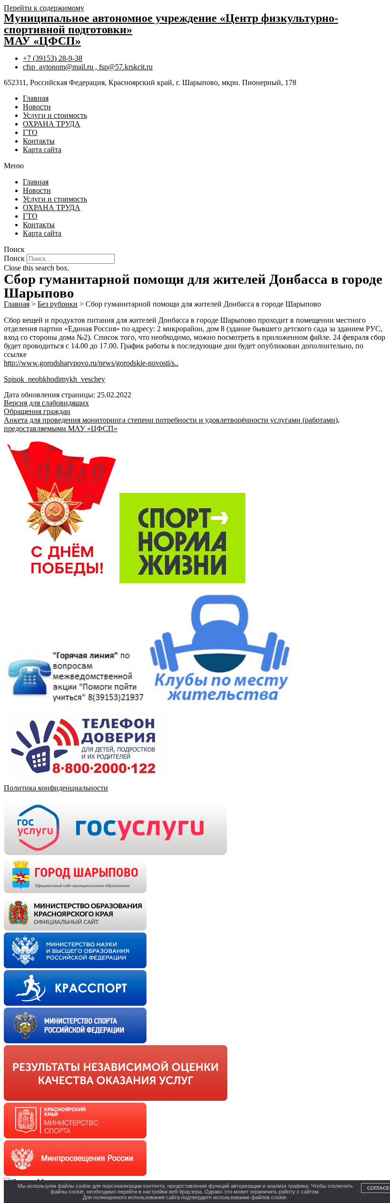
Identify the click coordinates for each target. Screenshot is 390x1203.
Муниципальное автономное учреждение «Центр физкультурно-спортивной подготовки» (171, 24)
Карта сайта (42, 149)
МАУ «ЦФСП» (42, 41)
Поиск (14, 258)
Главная (36, 98)
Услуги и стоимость (55, 115)
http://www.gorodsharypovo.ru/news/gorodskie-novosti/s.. (91, 363)
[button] (195, 166)
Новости (37, 107)
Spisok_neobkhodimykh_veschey (54, 379)
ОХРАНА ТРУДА (51, 124)
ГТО (30, 132)
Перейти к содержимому (44, 8)
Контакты (39, 141)
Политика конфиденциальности (56, 788)
